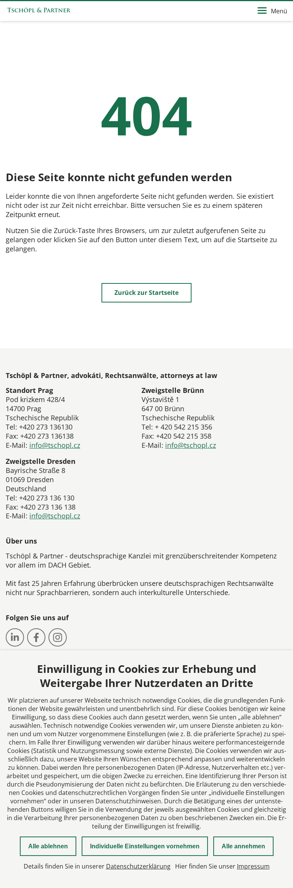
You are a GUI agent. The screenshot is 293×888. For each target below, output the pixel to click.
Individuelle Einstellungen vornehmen (145, 846)
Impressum (253, 866)
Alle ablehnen (48, 846)
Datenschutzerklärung (138, 866)
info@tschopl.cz (54, 445)
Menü (279, 11)
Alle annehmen (243, 846)
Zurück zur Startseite (146, 292)
